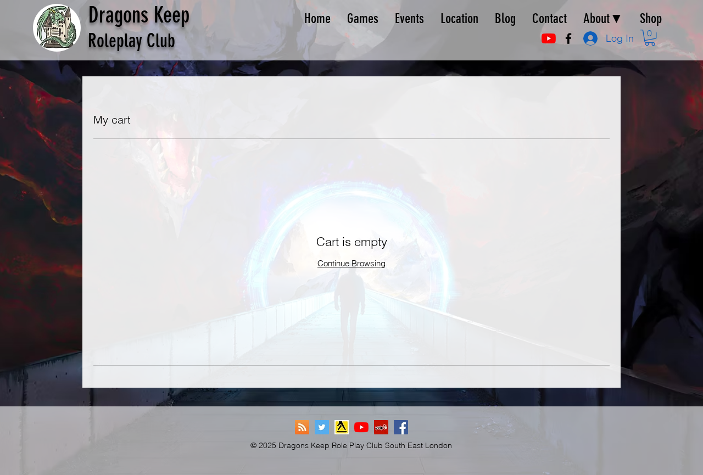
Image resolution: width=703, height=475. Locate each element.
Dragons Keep (138, 15)
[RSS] (302, 427)
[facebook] (568, 38)
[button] (650, 38)
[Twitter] (322, 427)
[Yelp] (381, 427)
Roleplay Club (131, 41)
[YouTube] (549, 38)
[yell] (341, 427)
